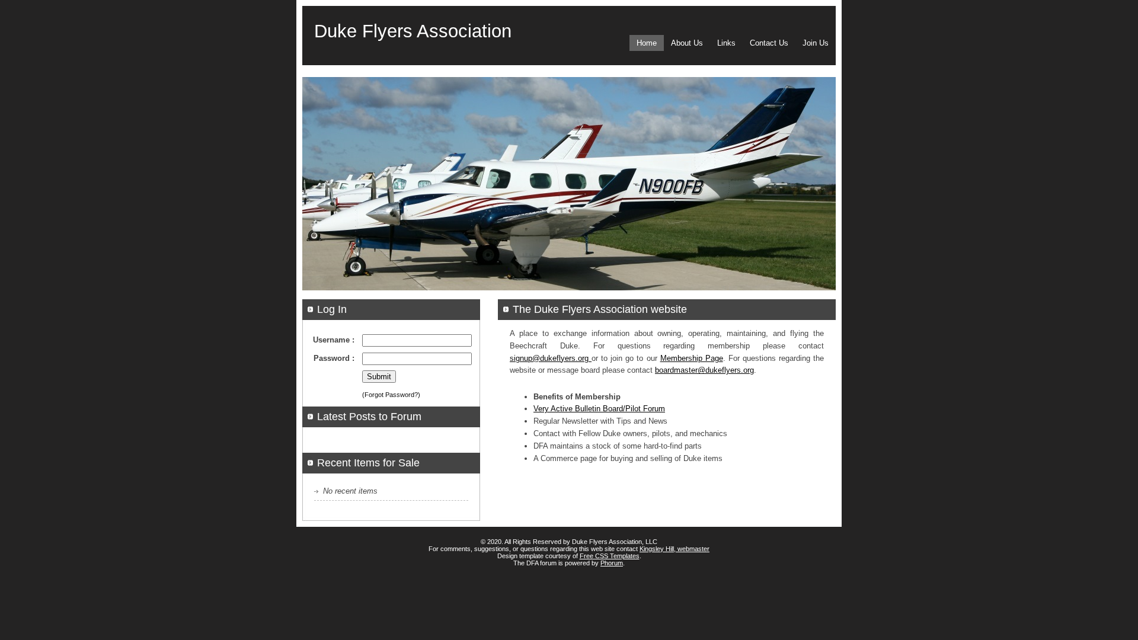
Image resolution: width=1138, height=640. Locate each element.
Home (647, 43)
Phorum (611, 563)
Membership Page (691, 358)
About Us (687, 43)
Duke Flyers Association (413, 31)
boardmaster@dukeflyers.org (704, 370)
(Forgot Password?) (391, 394)
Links (726, 43)
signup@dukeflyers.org (551, 358)
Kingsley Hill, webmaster (674, 548)
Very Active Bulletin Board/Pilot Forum (599, 408)
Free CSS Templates (610, 555)
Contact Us (769, 43)
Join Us (816, 43)
